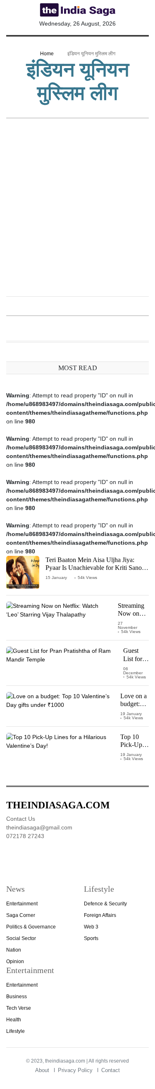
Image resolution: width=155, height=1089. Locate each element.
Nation (13, 950)
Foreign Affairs (100, 915)
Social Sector (21, 938)
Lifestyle (15, 1031)
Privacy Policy (75, 1070)
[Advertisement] (77, 208)
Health (13, 1020)
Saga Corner (20, 915)
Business (16, 996)
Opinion (15, 961)
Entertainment (22, 904)
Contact (110, 1070)
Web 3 (91, 927)
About (42, 1070)
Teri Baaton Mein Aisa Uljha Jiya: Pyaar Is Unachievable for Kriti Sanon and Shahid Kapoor (95, 567)
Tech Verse (18, 1008)
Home (47, 54)
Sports (91, 938)
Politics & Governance (31, 927)
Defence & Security (105, 904)
